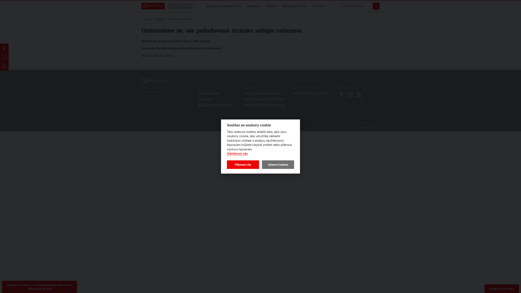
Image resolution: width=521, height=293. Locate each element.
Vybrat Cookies (278, 164)
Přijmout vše (243, 164)
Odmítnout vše (237, 153)
